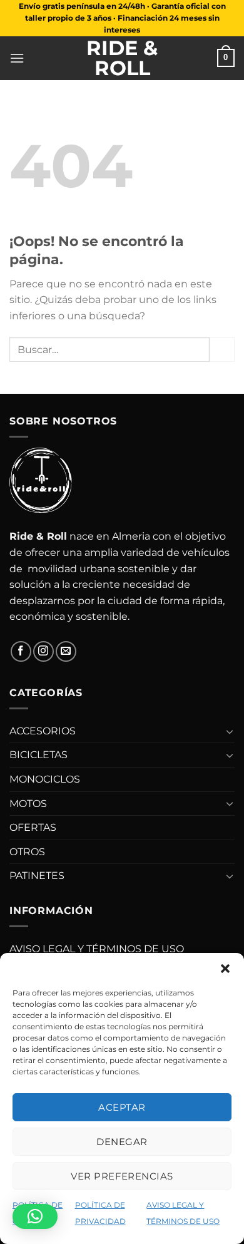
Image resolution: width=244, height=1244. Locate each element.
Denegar (121, 1142)
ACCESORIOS (42, 731)
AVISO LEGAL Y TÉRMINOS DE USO (96, 949)
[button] (225, 968)
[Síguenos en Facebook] (21, 651)
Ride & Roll (122, 58)
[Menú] (16, 58)
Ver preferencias (122, 1176)
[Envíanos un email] (66, 651)
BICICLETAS (38, 755)
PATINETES (36, 876)
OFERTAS (32, 827)
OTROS (27, 852)
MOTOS (28, 804)
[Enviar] (222, 349)
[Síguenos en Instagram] (43, 651)
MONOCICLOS (44, 779)
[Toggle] (230, 731)
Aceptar (121, 1107)
